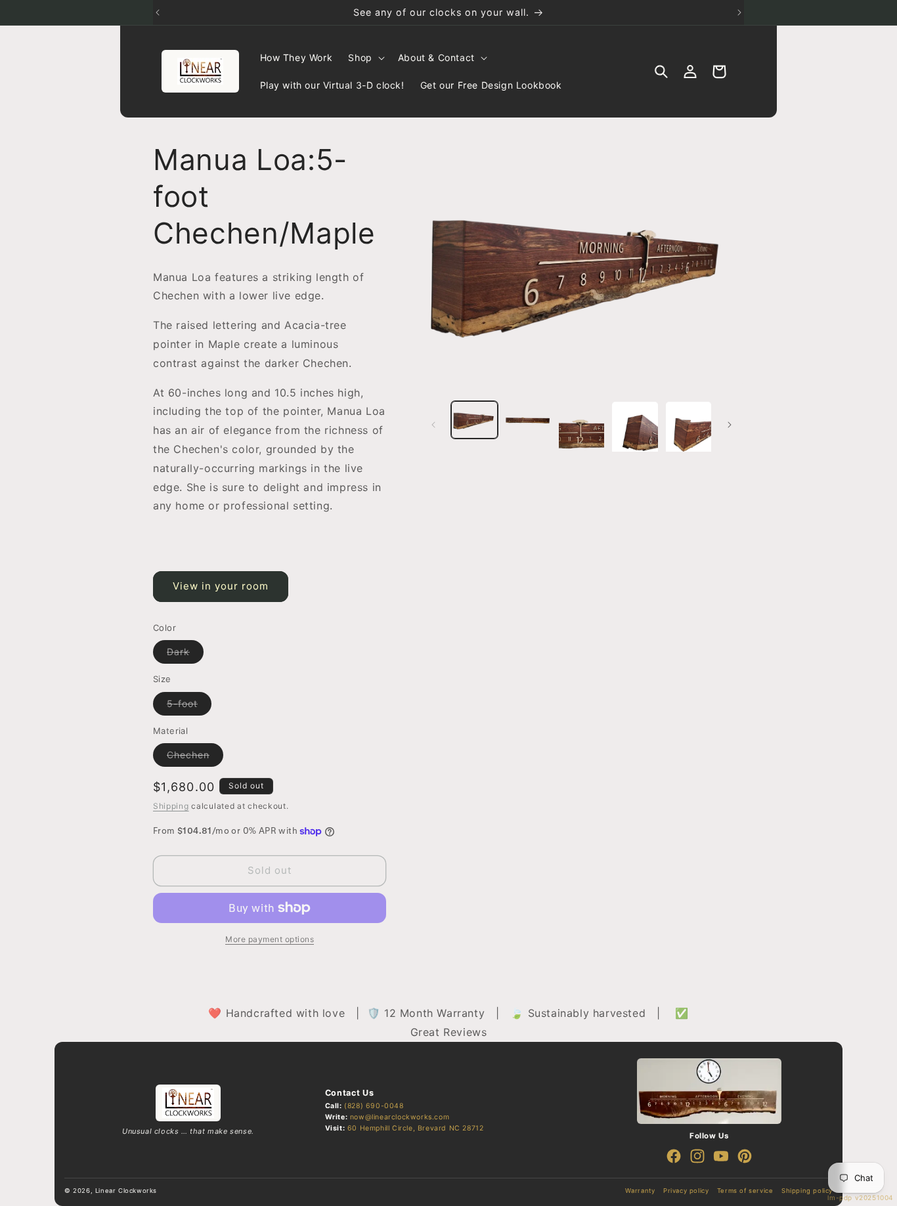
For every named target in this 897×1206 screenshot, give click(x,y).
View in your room (221, 586)
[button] (364, 58)
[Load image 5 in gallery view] (688, 433)
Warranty (640, 1190)
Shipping (171, 806)
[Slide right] (729, 424)
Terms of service (745, 1190)
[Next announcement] (739, 12)
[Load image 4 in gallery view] (634, 433)
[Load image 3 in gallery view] (581, 433)
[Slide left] (433, 424)
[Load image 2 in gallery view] (527, 420)
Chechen (195, 757)
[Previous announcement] (157, 12)
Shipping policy (807, 1190)
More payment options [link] (269, 939)
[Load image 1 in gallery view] (474, 420)
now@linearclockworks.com (399, 1117)
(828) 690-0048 (373, 1106)
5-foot (189, 706)
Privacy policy (686, 1190)
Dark (185, 654)
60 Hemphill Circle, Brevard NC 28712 (415, 1128)
